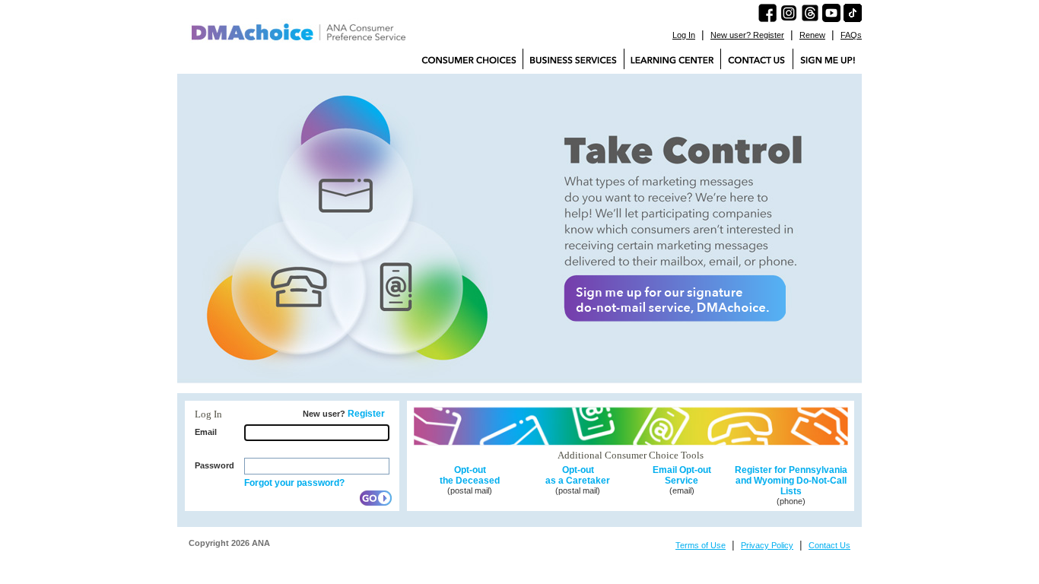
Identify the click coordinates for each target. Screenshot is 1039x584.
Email (206, 431)
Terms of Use (700, 545)
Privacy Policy (767, 545)
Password (214, 465)
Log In (683, 35)
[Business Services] (573, 59)
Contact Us (829, 545)
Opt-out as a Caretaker (577, 475)
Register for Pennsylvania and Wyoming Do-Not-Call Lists (791, 481)
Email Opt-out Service (682, 475)
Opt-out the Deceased (470, 475)
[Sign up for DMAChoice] (827, 59)
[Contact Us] (757, 59)
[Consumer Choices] (469, 59)
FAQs (851, 35)
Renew (812, 35)
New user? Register (747, 35)
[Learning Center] (672, 59)
